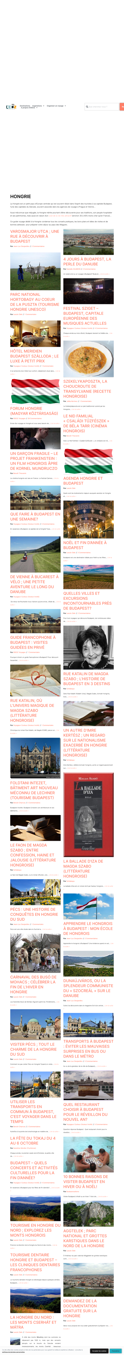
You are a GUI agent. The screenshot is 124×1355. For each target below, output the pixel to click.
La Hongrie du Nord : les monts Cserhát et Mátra (33, 1322)
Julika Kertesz (72, 401)
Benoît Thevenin (72, 436)
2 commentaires (37, 246)
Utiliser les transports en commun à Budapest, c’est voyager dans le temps (33, 1111)
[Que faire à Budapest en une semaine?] (35, 498)
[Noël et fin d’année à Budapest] (88, 519)
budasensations (72, 1191)
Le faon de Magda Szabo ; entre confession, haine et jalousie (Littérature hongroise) (33, 855)
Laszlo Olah (17, 314)
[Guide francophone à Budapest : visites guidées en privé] (35, 621)
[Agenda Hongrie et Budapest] (88, 461)
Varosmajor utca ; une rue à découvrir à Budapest (34, 236)
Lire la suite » (105, 274)
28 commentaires (35, 418)
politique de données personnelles (13, 1352)
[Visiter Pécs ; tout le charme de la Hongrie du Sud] (35, 1024)
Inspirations (37, 106)
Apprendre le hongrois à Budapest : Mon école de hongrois (88, 928)
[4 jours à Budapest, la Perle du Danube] (88, 242)
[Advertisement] (54, 12)
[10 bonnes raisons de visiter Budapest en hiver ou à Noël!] (88, 1154)
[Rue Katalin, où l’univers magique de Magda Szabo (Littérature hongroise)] (35, 680)
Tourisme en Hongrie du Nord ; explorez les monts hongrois (35, 1230)
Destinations (25, 106)
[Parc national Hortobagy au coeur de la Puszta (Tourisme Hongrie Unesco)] (35, 271)
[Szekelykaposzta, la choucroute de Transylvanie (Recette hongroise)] (88, 359)
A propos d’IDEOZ (28, 108)
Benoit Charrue (19, 803)
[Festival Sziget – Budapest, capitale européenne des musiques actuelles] (88, 291)
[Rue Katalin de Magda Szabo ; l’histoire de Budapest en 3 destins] (88, 648)
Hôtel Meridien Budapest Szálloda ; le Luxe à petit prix (34, 356)
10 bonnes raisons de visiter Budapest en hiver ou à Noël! (85, 1181)
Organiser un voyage (55, 106)
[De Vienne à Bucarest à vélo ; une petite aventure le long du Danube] (35, 554)
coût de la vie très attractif (60, 216)
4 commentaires (101, 328)
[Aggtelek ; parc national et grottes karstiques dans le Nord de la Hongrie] (88, 1214)
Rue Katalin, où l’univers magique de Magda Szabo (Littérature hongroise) (32, 710)
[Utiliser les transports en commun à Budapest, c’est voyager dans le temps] (35, 1084)
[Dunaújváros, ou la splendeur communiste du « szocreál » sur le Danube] (88, 963)
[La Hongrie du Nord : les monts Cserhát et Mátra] (35, 1300)
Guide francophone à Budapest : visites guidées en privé (33, 642)
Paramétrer (115, 1351)
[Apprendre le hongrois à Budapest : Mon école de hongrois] (88, 906)
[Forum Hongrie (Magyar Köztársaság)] (35, 391)
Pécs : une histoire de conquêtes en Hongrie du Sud (34, 914)
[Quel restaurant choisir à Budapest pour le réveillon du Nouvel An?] (88, 1085)
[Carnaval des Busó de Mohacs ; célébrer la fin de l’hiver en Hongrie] (35, 953)
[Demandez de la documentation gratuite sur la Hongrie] (88, 1280)
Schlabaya (70, 689)
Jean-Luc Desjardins (21, 246)
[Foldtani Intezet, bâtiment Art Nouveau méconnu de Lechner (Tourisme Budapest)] (35, 758)
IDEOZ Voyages (19, 418)
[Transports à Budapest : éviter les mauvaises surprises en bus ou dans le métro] (88, 1025)
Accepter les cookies (99, 1351)
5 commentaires (47, 524)
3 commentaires (84, 553)
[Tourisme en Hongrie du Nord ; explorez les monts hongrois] (35, 1208)
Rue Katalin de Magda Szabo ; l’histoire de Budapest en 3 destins (86, 678)
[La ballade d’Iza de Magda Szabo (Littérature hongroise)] (88, 814)
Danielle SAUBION (73, 269)
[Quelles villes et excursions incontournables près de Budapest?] (88, 577)
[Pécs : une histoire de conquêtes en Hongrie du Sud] (35, 892)
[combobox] (102, 106)
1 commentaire (30, 314)
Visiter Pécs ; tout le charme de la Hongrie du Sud (33, 1049)
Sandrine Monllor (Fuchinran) (24, 1148)
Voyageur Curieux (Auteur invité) (79, 328)
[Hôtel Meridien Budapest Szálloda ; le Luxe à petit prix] (35, 333)
